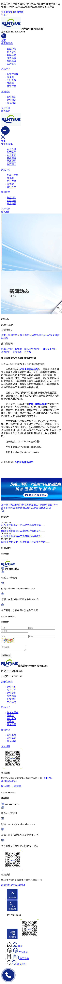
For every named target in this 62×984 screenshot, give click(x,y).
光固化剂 (17, 352)
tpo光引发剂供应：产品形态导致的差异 (21, 525)
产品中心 (5, 69)
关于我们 (24, 958)
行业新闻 (11, 97)
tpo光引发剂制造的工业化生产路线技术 (21, 531)
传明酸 (18, 349)
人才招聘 (5, 108)
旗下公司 (11, 51)
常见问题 (11, 103)
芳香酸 (10, 83)
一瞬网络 (16, 786)
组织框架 (11, 60)
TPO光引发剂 (49, 349)
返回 (50, 505)
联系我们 (5, 111)
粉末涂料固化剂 (32, 349)
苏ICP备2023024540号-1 (13, 885)
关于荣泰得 (7, 12)
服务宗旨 (11, 57)
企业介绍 (11, 48)
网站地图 (19, 12)
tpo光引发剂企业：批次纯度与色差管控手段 (23, 542)
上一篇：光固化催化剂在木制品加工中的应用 (24, 505)
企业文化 (11, 54)
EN (5, 15)
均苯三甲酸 (12, 74)
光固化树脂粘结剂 (24, 462)
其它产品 (11, 86)
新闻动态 (5, 91)
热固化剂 (5, 352)
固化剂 (10, 77)
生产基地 (11, 63)
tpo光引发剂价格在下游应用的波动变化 (21, 536)
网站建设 (5, 786)
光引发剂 (11, 80)
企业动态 (11, 100)
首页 (3, 40)
